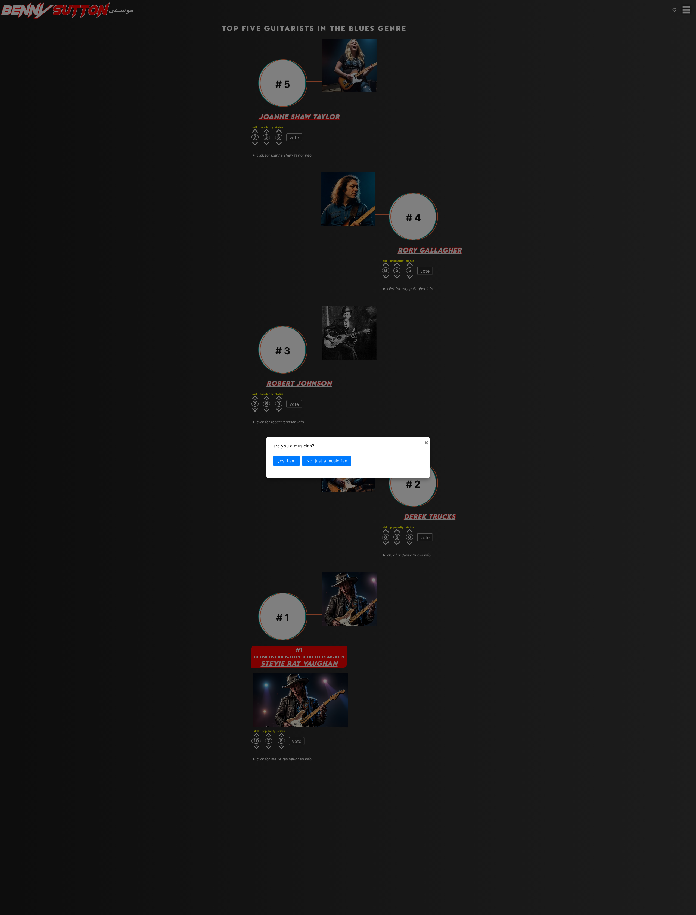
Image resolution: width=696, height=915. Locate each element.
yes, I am (286, 460)
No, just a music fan (326, 460)
